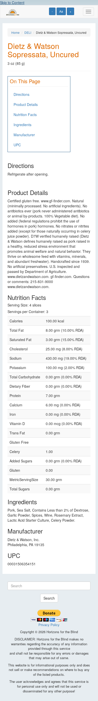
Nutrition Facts (25, 114)
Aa (61, 11)
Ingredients (22, 124)
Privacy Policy (49, 624)
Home (15, 32)
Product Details (26, 104)
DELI (27, 32)
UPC (17, 144)
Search (49, 598)
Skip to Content (12, 2)
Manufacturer (24, 134)
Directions (21, 94)
